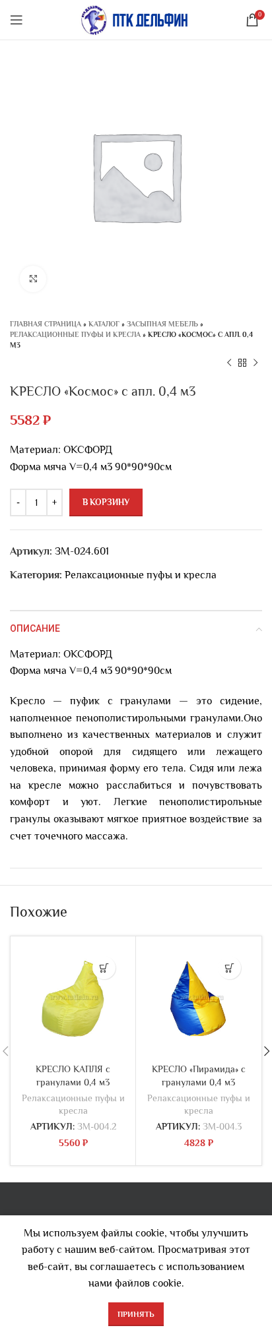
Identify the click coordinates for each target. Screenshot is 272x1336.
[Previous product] (229, 363)
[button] (104, 967)
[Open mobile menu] (16, 20)
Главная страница (45, 324)
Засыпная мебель (162, 324)
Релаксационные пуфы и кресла (75, 334)
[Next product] (255, 363)
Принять (136, 1314)
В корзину (106, 502)
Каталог (103, 324)
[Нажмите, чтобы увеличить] (33, 279)
